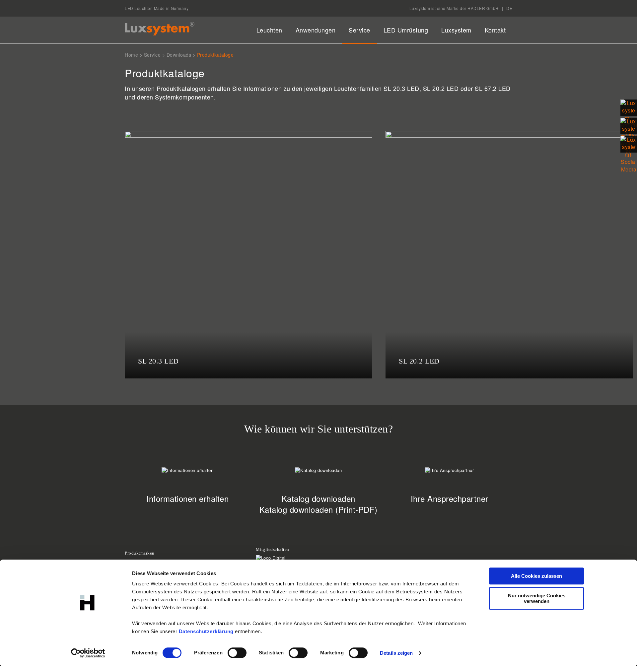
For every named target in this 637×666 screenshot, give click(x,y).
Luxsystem (456, 30)
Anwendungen (316, 30)
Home (131, 54)
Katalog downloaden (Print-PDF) (318, 509)
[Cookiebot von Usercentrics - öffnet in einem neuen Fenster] (88, 653)
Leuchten (269, 30)
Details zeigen (396, 653)
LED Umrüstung (406, 30)
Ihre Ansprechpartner (449, 498)
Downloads (179, 54)
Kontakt (495, 30)
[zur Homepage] (159, 28)
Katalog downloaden (318, 498)
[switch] (237, 652)
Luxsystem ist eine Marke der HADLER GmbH (454, 8)
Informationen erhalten (187, 498)
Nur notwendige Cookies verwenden (536, 598)
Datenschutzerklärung (206, 631)
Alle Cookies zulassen (536, 576)
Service (359, 30)
